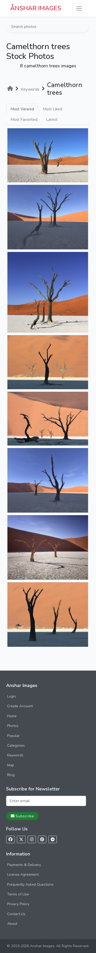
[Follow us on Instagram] (32, 839)
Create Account (20, 706)
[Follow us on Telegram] (52, 839)
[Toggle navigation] (79, 8)
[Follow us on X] (21, 839)
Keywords (15, 755)
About (12, 923)
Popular (13, 735)
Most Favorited (23, 119)
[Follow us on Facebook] (10, 839)
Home (12, 716)
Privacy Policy (18, 904)
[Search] (84, 26)
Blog (11, 774)
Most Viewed (22, 109)
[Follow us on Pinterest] (42, 839)
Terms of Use (18, 894)
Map (10, 765)
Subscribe (25, 816)
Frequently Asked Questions (30, 884)
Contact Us (16, 914)
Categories (16, 745)
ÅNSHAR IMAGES (35, 8)
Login (11, 696)
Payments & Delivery (24, 864)
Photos (12, 725)
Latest (52, 119)
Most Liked (52, 109)
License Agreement (23, 874)
